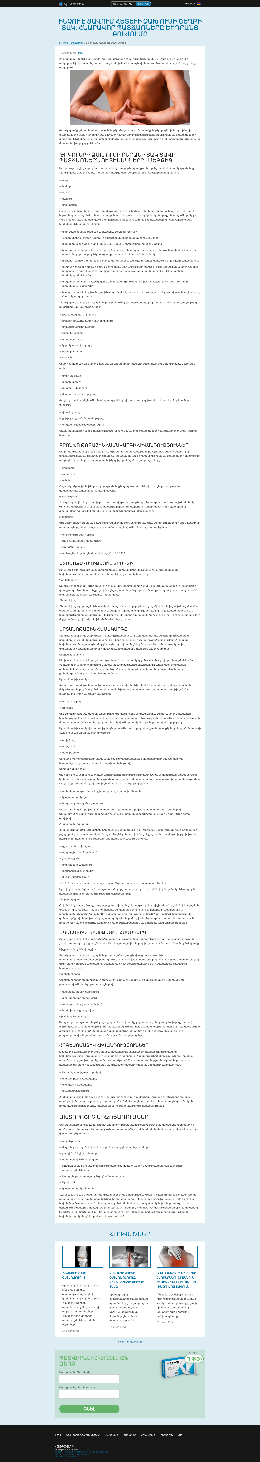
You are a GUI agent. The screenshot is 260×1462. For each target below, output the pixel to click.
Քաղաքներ (130, 1435)
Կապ (180, 1435)
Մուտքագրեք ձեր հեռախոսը (77, 1387)
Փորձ (58, 1435)
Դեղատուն (167, 1435)
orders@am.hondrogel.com (66, 1449)
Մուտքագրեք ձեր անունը (75, 1372)
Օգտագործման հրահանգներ (83, 1435)
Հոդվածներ (148, 1435)
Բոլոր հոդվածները (130, 1341)
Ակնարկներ (112, 1435)
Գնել (89, 1409)
